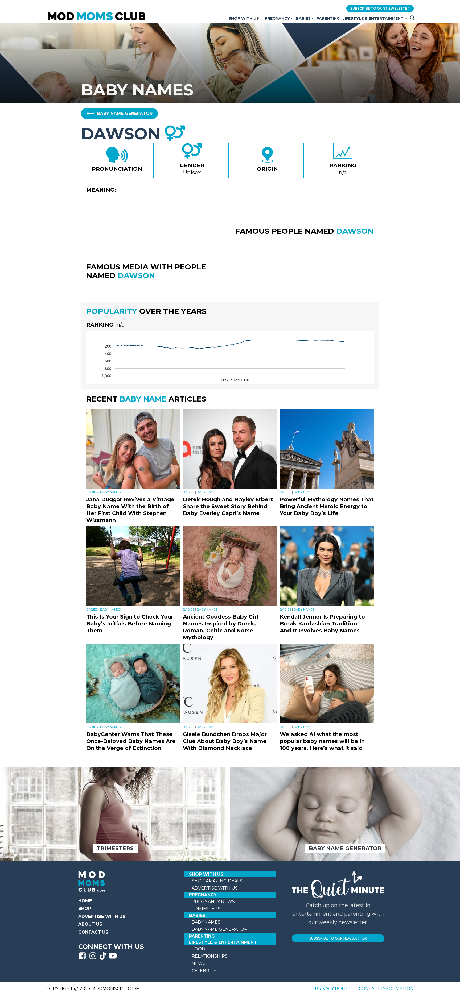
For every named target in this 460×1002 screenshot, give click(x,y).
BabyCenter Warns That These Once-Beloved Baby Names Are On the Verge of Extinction (130, 741)
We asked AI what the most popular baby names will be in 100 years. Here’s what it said (322, 741)
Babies (303, 18)
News (199, 963)
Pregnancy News (213, 901)
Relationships (210, 956)
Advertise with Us (101, 916)
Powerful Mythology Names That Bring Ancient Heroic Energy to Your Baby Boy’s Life (327, 506)
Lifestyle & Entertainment (373, 18)
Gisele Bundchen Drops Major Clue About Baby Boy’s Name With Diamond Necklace (225, 741)
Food (198, 948)
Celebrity (204, 970)
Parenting (328, 18)
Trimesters (206, 908)
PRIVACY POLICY (333, 988)
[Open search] (412, 17)
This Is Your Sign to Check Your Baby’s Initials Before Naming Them (129, 623)
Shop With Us (243, 18)
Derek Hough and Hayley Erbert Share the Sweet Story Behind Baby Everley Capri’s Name (228, 506)
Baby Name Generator (219, 929)
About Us (90, 924)
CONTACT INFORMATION (386, 988)
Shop (84, 908)
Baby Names (110, 492)
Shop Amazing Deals (217, 880)
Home (85, 900)
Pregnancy (277, 18)
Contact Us (93, 932)
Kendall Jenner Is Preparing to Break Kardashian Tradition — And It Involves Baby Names (322, 623)
